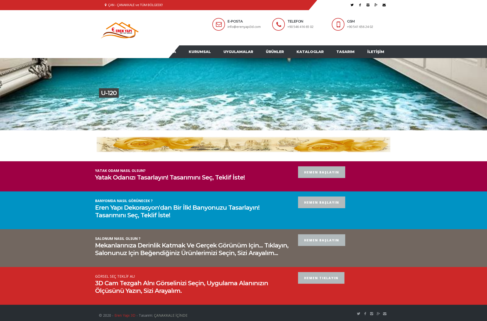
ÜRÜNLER (284, 56)
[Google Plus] (376, 5)
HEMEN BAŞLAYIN (321, 182)
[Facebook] (360, 5)
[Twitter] (352, 5)
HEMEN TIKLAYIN (321, 288)
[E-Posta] (384, 5)
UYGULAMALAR (250, 56)
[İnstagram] (368, 5)
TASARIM (349, 56)
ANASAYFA (182, 56)
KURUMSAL (214, 56)
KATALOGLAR (316, 56)
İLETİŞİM (377, 56)
